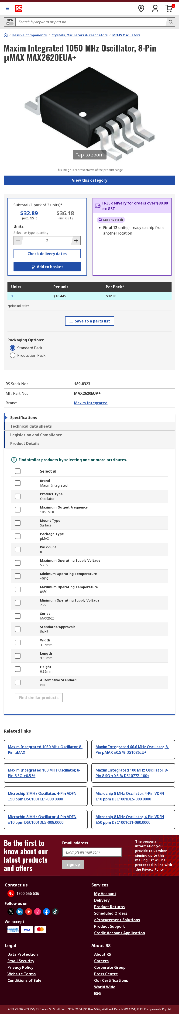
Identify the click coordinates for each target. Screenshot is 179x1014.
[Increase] (75, 240)
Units (19, 226)
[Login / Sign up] (155, 8)
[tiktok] (55, 911)
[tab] (89, 417)
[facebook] (46, 911)
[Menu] (7, 8)
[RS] (18, 8)
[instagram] (37, 911)
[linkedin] (19, 911)
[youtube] (28, 911)
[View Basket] (169, 8)
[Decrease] (18, 240)
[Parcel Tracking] (141, 8)
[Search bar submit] (170, 22)
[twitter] (10, 911)
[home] (5, 35)
